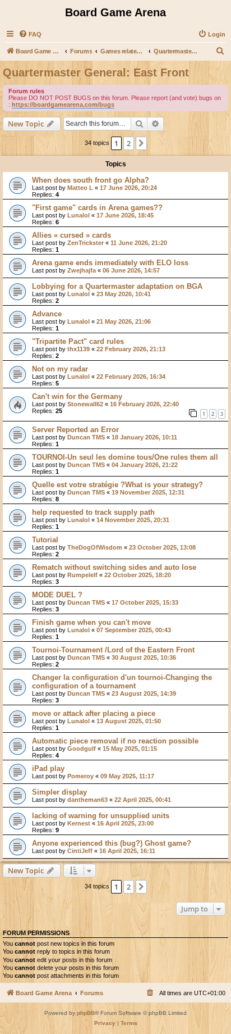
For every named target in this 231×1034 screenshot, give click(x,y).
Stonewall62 (85, 404)
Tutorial (45, 540)
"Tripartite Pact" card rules (78, 341)
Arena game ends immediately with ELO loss (110, 262)
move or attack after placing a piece (93, 713)
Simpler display (59, 792)
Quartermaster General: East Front (96, 72)
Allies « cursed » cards (71, 235)
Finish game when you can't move (91, 622)
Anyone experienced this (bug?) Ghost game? (111, 843)
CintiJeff (80, 850)
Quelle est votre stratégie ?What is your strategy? (117, 484)
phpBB (86, 1013)
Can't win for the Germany (77, 396)
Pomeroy (80, 776)
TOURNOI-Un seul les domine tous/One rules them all (125, 457)
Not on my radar (60, 369)
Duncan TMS (86, 437)
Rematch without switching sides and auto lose (114, 567)
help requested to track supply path (93, 512)
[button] (141, 143)
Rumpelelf (82, 575)
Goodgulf (81, 748)
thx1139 (78, 349)
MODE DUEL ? (57, 595)
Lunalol (78, 215)
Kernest (78, 823)
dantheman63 (87, 799)
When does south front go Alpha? (90, 180)
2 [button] (129, 143)
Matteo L (80, 187)
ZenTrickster (85, 242)
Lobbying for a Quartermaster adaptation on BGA (117, 286)
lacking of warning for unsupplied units (100, 815)
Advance (47, 314)
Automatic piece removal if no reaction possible (115, 741)
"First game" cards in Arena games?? (97, 207)
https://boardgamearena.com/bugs (63, 104)
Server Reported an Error (75, 429)
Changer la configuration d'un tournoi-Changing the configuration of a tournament (122, 681)
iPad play (48, 768)
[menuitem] (30, 34)
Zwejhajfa (81, 270)
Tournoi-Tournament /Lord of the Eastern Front (113, 650)
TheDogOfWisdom (94, 547)
